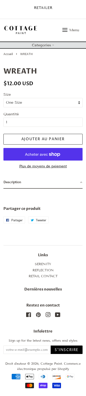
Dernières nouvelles (43, 289)
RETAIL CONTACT (43, 276)
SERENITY (43, 264)
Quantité (11, 114)
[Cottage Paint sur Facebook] (28, 316)
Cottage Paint (51, 364)
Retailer (43, 7)
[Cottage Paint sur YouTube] (57, 316)
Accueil (8, 54)
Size (7, 94)
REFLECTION (43, 270)
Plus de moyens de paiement (43, 166)
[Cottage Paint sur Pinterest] (38, 316)
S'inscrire (67, 349)
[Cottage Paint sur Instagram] (47, 316)
